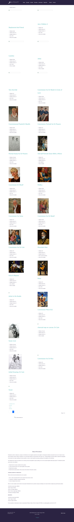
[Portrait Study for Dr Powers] (14, 143)
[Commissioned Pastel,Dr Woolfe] (13, 113)
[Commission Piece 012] (43, 299)
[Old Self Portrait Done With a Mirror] (42, 143)
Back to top (63, 513)
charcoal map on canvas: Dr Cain (48, 327)
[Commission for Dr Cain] (15, 236)
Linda (11, 405)
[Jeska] (43, 48)
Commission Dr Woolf (16, 185)
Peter (39, 278)
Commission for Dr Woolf (46, 216)
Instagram (37, 517)
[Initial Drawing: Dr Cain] (15, 361)
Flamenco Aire (12, 403)
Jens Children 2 (43, 24)
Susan (11, 390)
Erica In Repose (14, 275)
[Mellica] (44, 174)
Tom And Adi (13, 90)
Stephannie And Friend (16, 27)
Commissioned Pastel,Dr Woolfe (19, 124)
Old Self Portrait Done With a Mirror (50, 154)
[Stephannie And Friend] (15, 17)
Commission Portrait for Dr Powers (49, 124)
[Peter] (43, 268)
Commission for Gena (16, 216)
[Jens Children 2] (45, 15)
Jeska (39, 59)
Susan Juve (12, 341)
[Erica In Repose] (16, 266)
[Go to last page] (18, 412)
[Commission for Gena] (15, 205)
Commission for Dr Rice (45, 358)
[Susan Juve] (14, 330)
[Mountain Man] (43, 236)
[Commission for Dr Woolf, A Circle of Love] (42, 79)
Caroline (11, 56)
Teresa (11, 408)
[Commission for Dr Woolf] (43, 205)
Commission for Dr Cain (17, 247)
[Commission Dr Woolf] (14, 174)
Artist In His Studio (15, 296)
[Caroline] (16, 46)
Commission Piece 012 (45, 309)
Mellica (40, 185)
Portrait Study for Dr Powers (18, 154)
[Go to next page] (17, 412)
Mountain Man (43, 247)
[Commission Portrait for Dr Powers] (43, 113)
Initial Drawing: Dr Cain (16, 372)
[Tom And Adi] (14, 79)
